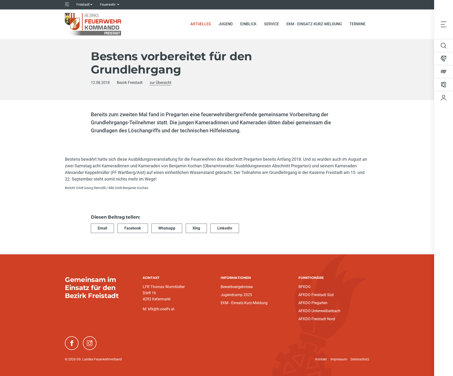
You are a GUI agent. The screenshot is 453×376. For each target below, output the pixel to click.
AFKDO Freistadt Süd (316, 295)
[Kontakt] (443, 58)
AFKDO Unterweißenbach (319, 311)
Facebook (132, 228)
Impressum (339, 359)
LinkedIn (224, 228)
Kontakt (321, 359)
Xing (196, 228)
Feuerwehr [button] (108, 4)
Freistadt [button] (83, 4)
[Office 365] (443, 84)
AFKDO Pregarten (312, 303)
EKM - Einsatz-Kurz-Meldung (314, 24)
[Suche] (443, 45)
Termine (357, 24)
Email (102, 228)
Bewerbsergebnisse (237, 287)
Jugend (225, 24)
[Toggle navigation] (443, 24)
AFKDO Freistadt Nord (316, 319)
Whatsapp (166, 228)
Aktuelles (202, 24)
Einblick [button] (248, 24)
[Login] (443, 97)
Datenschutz (360, 359)
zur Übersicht (160, 82)
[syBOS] (443, 71)
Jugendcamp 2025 (236, 295)
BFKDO (304, 287)
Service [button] (271, 24)
